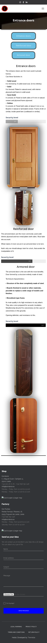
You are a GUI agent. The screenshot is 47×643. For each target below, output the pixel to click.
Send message (23, 610)
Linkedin (27, 2)
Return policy (33, 632)
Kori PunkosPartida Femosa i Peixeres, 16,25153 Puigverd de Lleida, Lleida (13, 511)
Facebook (23, 2)
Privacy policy (31, 626)
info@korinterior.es (8, 486)
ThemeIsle (31, 637)
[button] (23, 36)
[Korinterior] (5, 8)
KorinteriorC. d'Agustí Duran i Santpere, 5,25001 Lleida (12, 478)
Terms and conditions (16, 632)
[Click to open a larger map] (12, 498)
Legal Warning (16, 626)
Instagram (20, 2)
